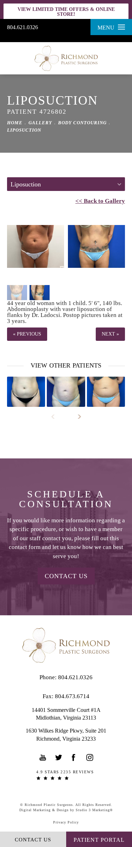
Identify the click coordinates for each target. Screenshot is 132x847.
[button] (43, 757)
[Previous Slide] (56, 417)
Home (15, 122)
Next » (110, 334)
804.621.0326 (22, 27)
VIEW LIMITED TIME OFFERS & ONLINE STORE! (66, 12)
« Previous (27, 334)
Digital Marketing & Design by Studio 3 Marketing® (66, 810)
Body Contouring (82, 122)
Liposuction (24, 130)
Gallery (40, 122)
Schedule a (66, 499)
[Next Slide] (76, 417)
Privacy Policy (66, 822)
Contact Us (66, 576)
